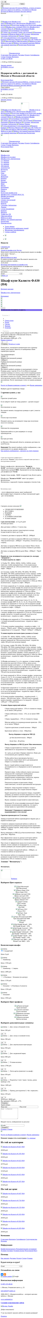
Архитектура (5, 168)
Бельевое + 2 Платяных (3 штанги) (15, 986)
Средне (7, 324)
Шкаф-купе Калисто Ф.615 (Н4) (14, 1174)
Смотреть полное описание (10, 506)
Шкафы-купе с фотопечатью (10, 159)
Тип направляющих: (8, 354)
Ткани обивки (9, 226)
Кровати (4, 210)
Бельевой (6, 994)
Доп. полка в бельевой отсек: (20, 1027)
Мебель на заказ (6, 218)
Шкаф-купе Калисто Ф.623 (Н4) (14, 1160)
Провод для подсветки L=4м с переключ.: (24, 1090)
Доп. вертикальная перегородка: (21, 1044)
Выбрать (14, 878)
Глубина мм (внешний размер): (11, 362)
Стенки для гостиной (8, 200)
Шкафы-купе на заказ (8, 157)
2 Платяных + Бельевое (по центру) (15, 977)
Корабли (4, 178)
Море (2, 184)
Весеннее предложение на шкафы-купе (14, 264)
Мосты (3, 185)
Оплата (27, 55)
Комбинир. (7, 959)
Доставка (21, 55)
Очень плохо (9, 320)
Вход (11, 80)
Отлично (8, 328)
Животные (4, 176)
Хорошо (7, 326)
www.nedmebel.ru (6, 1299)
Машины (4, 182)
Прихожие (4, 202)
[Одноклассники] (5, 1274)
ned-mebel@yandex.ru (8, 1291)
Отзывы (9, 57)
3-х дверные (5, 162)
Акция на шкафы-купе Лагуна (11, 250)
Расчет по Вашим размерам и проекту (14, 385)
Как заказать (13, 55)
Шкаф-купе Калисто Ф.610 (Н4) (14, 1167)
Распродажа (5, 221)
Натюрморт (5, 187)
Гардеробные (5, 198)
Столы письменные (7, 209)
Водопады (4, 169)
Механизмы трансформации (14, 230)
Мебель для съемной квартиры (11, 219)
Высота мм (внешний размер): (11, 365)
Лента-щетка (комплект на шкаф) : (21, 1071)
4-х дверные (5, 164)
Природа (4, 189)
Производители (6, 223)
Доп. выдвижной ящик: (18, 1053)
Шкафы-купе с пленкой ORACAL (12, 194)
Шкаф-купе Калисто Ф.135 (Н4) (14, 1207)
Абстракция (5, 166)
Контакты (15, 57)
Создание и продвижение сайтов (12, 1303)
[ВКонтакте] (2, 1274)
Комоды (3, 203)
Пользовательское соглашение (26, 1249)
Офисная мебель (6, 216)
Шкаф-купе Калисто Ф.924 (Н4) (14, 1221)
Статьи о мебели (10, 232)
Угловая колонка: (16, 1062)
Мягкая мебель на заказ (9, 257)
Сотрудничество (31, 1239)
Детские (3, 175)
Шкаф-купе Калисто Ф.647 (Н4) (14, 1193)
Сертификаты (34, 55)
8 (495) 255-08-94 (6, 58)
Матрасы (4, 212)
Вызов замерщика (36, 385)
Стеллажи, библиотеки (8, 205)
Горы (2, 173)
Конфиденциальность (8, 1249)
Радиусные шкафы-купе (9, 193)
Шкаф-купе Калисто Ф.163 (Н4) (14, 1214)
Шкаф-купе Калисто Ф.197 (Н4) (14, 1181)
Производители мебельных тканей (16, 228)
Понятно (4, 1316)
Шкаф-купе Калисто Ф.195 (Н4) (14, 1154)
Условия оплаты (18, 1251)
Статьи (3, 57)
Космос (3, 180)
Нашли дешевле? (6, 340)
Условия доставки (7, 1251)
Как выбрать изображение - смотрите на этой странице (19, 451)
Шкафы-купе (5, 155)
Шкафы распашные (7, 196)
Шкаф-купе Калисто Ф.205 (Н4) (14, 1228)
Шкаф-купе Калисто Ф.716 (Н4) (14, 1200)
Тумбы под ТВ (6, 214)
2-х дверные (5, 160)
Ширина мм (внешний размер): (11, 358)
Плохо (7, 322)
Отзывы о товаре (6, 1129)
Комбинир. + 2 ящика (10, 968)
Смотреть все (5, 247)
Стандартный (8, 951)
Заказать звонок (6, 65)
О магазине (5, 55)
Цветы (3, 191)
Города (3, 171)
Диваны (3, 207)
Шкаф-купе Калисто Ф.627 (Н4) (14, 1147)
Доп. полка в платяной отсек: (20, 1036)
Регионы (4, 1241)
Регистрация (5, 80)
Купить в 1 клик (14, 344)
